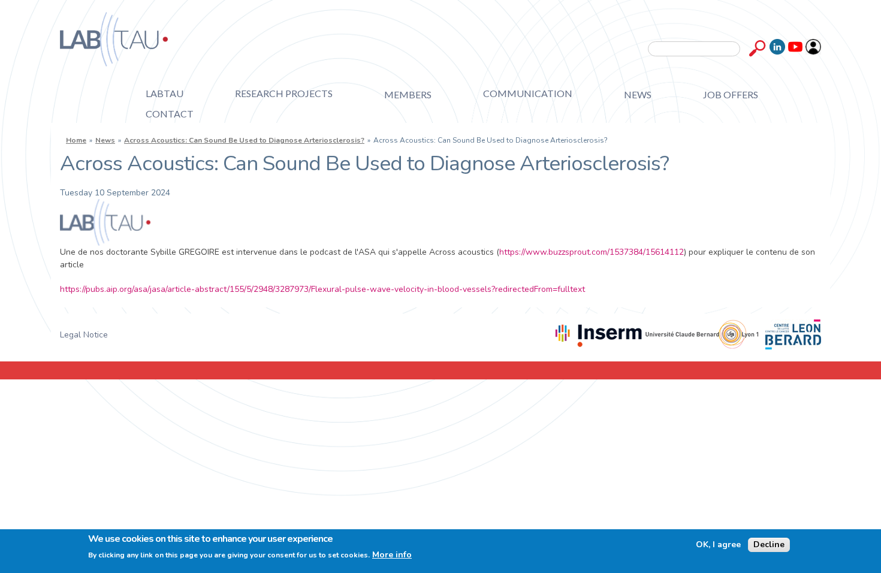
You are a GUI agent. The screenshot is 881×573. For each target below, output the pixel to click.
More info (392, 555)
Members (408, 94)
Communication (527, 93)
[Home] (114, 39)
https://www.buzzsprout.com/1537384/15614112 (591, 252)
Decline (769, 544)
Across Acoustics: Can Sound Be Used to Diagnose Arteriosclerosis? (244, 140)
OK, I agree (718, 545)
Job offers (730, 94)
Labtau (164, 93)
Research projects (284, 93)
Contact (170, 113)
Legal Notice (84, 334)
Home (76, 140)
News (637, 94)
